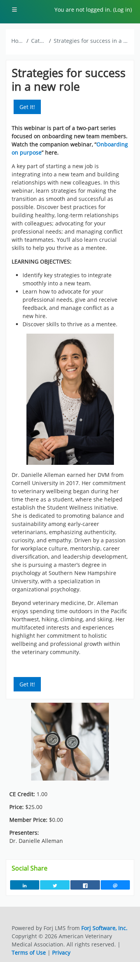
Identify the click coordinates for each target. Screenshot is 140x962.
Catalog (38, 40)
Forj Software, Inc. (104, 928)
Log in (122, 9)
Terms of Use (29, 952)
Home (17, 40)
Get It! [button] (27, 107)
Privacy (61, 952)
